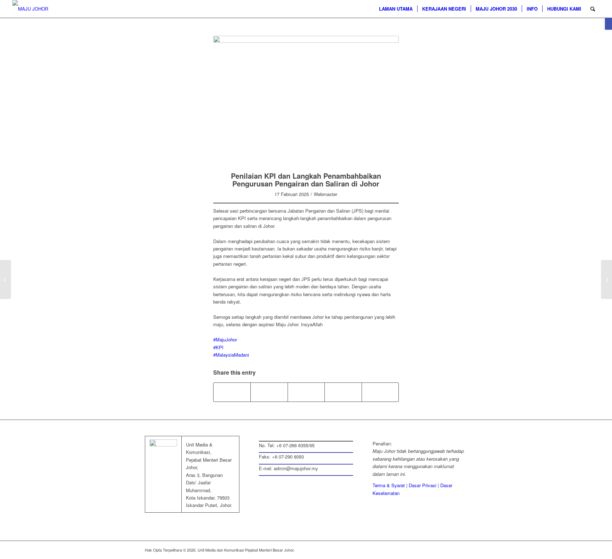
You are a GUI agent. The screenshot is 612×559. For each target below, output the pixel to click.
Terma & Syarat (389, 485)
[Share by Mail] (306, 392)
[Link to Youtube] (462, 549)
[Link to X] (430, 549)
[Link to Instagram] (343, 392)
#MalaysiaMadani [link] (231, 354)
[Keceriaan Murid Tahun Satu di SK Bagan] (606, 279)
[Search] (593, 9)
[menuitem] (395, 9)
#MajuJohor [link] (225, 339)
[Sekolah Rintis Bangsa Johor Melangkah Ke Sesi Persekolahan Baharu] (5, 279)
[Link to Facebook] (419, 549)
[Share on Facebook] (232, 392)
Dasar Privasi (422, 485)
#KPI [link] (218, 347)
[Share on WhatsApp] (269, 392)
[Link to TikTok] (380, 392)
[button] (608, 24)
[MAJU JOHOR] (30, 9)
